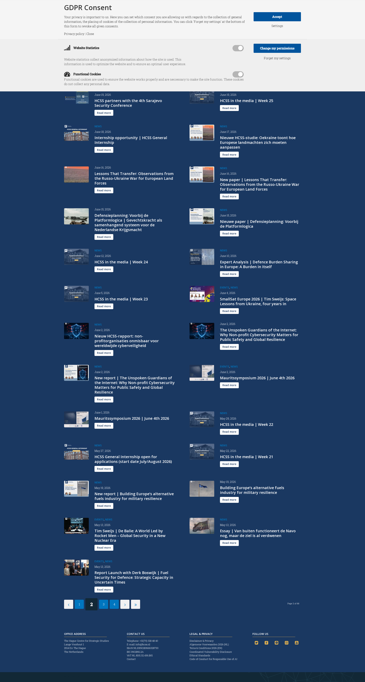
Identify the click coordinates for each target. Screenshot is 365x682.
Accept (277, 17)
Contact (131, 659)
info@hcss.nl (143, 644)
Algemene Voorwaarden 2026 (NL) (209, 644)
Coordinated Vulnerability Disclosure (211, 651)
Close (90, 33)
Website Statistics (86, 48)
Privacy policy (74, 33)
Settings (277, 25)
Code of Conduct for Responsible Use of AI (213, 659)
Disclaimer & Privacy (202, 640)
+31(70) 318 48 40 (149, 640)
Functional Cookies (87, 74)
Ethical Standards (200, 655)
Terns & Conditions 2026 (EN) (206, 648)
